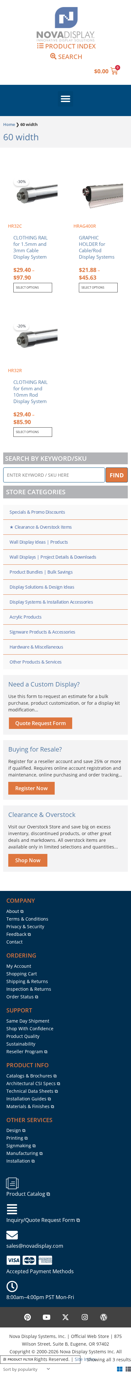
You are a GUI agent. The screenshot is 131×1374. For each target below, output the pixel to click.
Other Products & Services (36, 662)
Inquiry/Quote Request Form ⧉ (43, 1219)
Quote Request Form (40, 723)
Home (9, 124)
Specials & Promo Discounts (37, 512)
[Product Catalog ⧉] (12, 1183)
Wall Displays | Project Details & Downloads (53, 557)
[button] (65, 99)
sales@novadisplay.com (34, 1245)
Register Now (31, 788)
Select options (27, 287)
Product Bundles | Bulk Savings (41, 572)
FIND (117, 475)
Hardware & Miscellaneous (36, 647)
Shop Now (27, 860)
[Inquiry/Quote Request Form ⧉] (12, 1209)
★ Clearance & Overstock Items (41, 527)
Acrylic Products (25, 617)
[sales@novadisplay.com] (12, 1235)
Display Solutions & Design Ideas (42, 587)
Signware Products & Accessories (42, 632)
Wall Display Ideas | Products (39, 542)
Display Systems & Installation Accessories (51, 602)
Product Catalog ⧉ (28, 1193)
